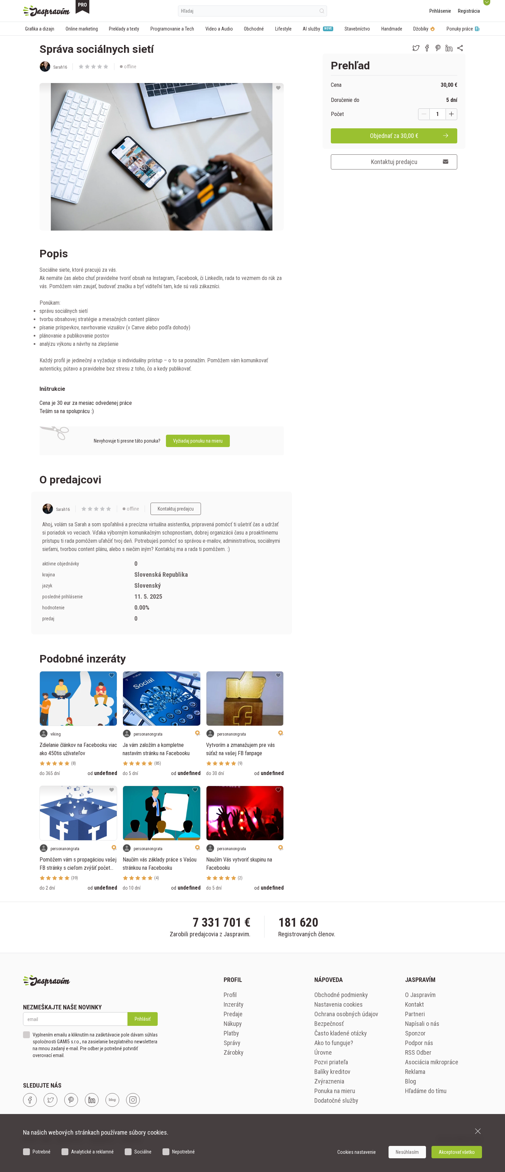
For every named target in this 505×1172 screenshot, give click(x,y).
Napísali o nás (422, 1023)
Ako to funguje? (333, 1042)
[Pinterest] (71, 1100)
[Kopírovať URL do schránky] (459, 48)
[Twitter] (50, 1100)
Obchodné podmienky (341, 994)
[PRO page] (82, 7)
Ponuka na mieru (334, 1090)
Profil (230, 994)
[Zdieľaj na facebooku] (427, 48)
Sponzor (415, 1033)
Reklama (415, 1071)
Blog (410, 1081)
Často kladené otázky (340, 1033)
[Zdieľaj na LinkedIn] (449, 48)
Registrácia (469, 11)
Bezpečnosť (329, 1023)
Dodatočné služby (336, 1100)
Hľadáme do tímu (426, 1090)
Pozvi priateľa (331, 1062)
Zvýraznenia (329, 1081)
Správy (232, 1042)
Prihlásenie (440, 11)
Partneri (415, 1014)
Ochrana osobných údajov (346, 1014)
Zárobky (234, 1052)
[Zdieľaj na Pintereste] (438, 48)
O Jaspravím (420, 994)
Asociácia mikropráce (431, 1062)
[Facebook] (30, 1100)
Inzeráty (234, 1004)
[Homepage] (46, 11)
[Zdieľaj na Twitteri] (416, 48)
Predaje (233, 1014)
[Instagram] (133, 1100)
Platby (231, 1033)
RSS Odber (418, 1052)
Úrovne (323, 1052)
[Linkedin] (92, 1100)
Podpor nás (419, 1042)
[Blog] (112, 1100)
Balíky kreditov (332, 1071)
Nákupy (233, 1023)
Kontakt (414, 1004)
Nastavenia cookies (338, 1004)
